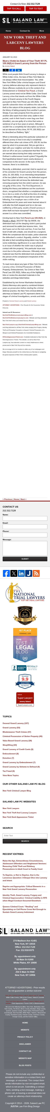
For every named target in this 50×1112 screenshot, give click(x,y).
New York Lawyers (11, 808)
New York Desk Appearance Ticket (18, 817)
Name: (5, 515)
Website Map (25, 1058)
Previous (7, 499)
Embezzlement (11, 754)
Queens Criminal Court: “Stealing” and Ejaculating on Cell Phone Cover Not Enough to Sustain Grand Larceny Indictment (24, 909)
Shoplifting (10, 745)
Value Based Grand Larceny (17, 741)
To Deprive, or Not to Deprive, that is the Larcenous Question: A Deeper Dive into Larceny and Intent (25, 878)
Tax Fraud (9, 771)
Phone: (6, 531)
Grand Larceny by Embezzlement (19, 762)
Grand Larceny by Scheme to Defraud (21, 767)
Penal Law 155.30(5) (33, 218)
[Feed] (36, 573)
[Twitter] (14, 573)
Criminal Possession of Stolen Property (22, 736)
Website (25, 1030)
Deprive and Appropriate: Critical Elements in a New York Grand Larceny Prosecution (24, 887)
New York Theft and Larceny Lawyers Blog (25, 20)
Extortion (8, 758)
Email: (5, 523)
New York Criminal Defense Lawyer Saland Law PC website (24, 995)
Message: (7, 539)
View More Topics (11, 775)
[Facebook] (6, 573)
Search (25, 841)
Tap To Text (36, 9)
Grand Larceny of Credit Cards (18, 749)
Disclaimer (25, 1044)
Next (23, 499)
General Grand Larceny (16, 301)
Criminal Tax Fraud (26, 91)
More (41, 31)
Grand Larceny (31, 301)
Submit (25, 559)
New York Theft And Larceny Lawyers (20, 813)
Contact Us (25, 31)
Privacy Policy (25, 1037)
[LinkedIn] (21, 573)
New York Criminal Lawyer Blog (17, 791)
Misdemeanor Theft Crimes (17, 732)
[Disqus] (25, 390)
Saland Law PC (37, 1103)
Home (8, 31)
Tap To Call (14, 9)
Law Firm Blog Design (25, 1106)
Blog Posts (25, 1065)
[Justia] (28, 573)
